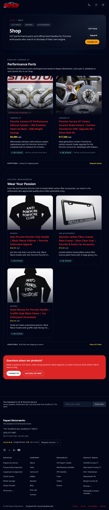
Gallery (32, 476)
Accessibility (92, 506)
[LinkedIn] (14, 450)
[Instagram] (4, 450)
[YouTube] (19, 450)
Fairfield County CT (90, 463)
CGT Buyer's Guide (64, 463)
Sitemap (103, 506)
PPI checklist (61, 472)
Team (32, 467)
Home (12, 20)
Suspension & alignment (13, 472)
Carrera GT (34, 472)
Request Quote (96, 163)
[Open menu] (103, 4)
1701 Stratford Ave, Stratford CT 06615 (20, 429)
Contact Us (92, 42)
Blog (31, 485)
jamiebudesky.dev (46, 506)
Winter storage (9, 481)
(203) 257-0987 (9, 432)
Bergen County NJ (90, 481)
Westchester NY (89, 476)
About (32, 463)
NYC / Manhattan (90, 472)
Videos (59, 481)
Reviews (33, 481)
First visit (33, 490)
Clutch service (8, 476)
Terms (83, 506)
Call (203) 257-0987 (33, 373)
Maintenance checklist (65, 467)
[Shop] (96, 4)
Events (59, 485)
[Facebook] (9, 450)
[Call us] (89, 4)
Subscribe (99, 404)
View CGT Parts (96, 345)
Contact (33, 494)
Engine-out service (10, 463)
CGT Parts (92, 28)
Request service (48, 442)
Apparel (93, 35)
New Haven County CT (92, 467)
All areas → (87, 486)
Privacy (75, 506)
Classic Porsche (9, 485)
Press (59, 476)
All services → (8, 490)
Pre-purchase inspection (12, 467)
